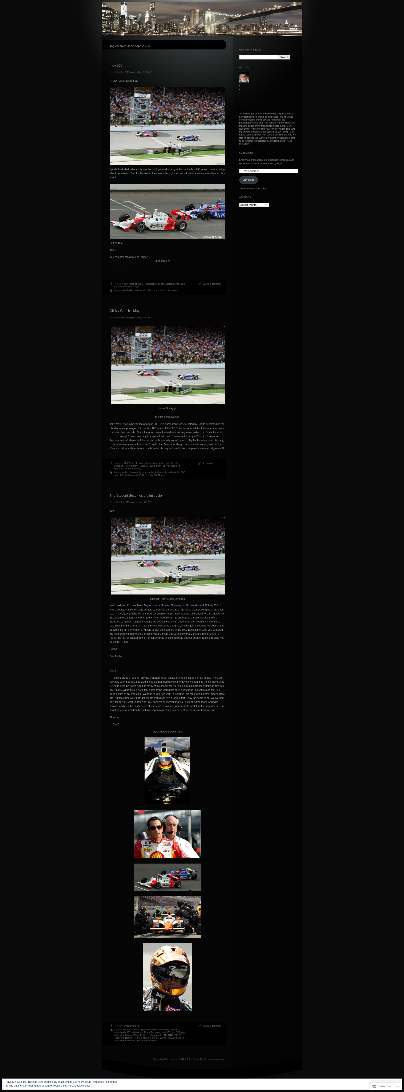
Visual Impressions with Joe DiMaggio (131, 261)
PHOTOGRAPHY (148, 475)
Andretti (126, 1029)
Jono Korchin (248, 97)
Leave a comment (212, 284)
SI (157, 1037)
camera (135, 1029)
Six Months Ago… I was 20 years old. (260, 85)
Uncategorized (131, 1025)
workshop (153, 1040)
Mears (128, 1035)
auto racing (148, 472)
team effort (141, 1040)
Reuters (138, 1037)
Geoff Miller (127, 290)
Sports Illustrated (168, 290)
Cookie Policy (82, 1085)
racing (152, 465)
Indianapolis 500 (143, 290)
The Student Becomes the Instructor (136, 495)
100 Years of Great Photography (140, 284)
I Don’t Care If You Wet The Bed (257, 101)
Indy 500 (116, 65)
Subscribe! (246, 152)
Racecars (119, 1037)
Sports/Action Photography (127, 468)
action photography (131, 472)
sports (155, 290)
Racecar (143, 465)
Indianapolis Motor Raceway (146, 1032)
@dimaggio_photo (158, 257)
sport (158, 465)
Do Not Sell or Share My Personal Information (202, 1059)
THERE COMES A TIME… (254, 93)
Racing (161, 475)
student (122, 1040)
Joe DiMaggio (124, 18)
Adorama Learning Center (125, 269)
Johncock (119, 1035)
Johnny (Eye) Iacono (252, 89)
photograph (155, 1035)
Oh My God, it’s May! (125, 311)
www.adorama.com (121, 265)
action (161, 284)
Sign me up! (249, 180)
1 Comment (209, 463)
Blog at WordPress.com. (165, 1059)
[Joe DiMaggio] (202, 19)
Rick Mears (149, 1037)
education (152, 1029)
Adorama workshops (128, 286)
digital (143, 1029)
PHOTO (144, 1035)
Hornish (175, 1029)
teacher (131, 1040)
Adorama (176, 261)
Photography (131, 465)
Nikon (136, 1035)
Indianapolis (161, 472)
